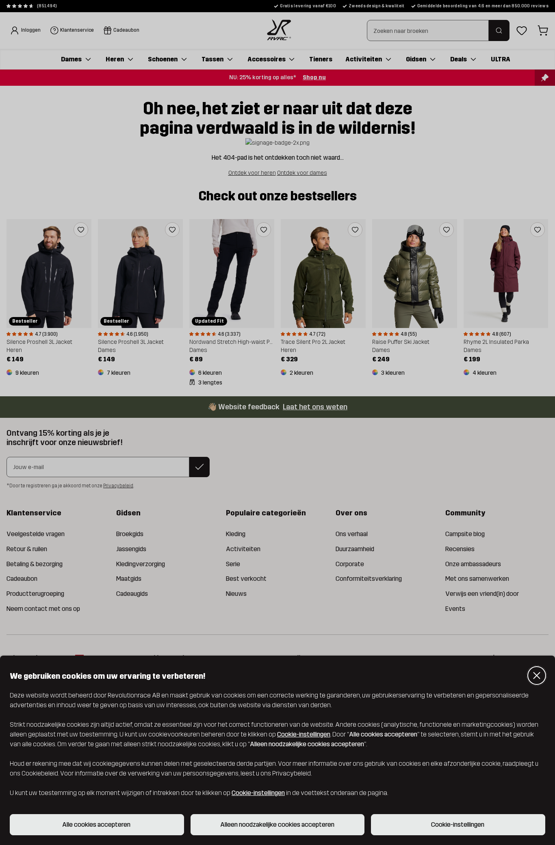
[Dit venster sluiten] (536, 675)
